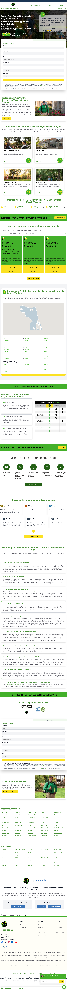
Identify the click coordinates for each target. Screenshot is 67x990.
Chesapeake (46, 364)
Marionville (27, 349)
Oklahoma (43, 865)
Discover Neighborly (18, 906)
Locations (12, 915)
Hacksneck (27, 345)
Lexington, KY (31, 820)
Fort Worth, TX (18, 825)
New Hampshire (45, 849)
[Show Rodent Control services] (43, 207)
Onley (5, 353)
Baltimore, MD (5, 822)
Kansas (16, 865)
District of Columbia (20, 849)
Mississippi (30, 862)
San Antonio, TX (58, 814)
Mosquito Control (40, 182)
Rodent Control (40, 150)
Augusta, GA (5, 814)
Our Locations (58, 927)
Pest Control (6, 207)
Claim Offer (11, 267)
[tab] (17, 40)
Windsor (5, 371)
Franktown (27, 343)
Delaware (4, 868)
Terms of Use (15, 973)
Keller (26, 347)
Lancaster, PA (31, 817)
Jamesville (6, 347)
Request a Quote (33, 80)
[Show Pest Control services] (12, 207)
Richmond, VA (57, 812)
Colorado (4, 862)
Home (4, 915)
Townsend (26, 356)
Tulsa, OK (56, 825)
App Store (42, 906)
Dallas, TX (17, 812)
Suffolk (45, 369)
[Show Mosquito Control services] (28, 207)
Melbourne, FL (31, 827)
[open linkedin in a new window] (12, 943)
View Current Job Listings (9, 791)
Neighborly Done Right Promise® (13, 684)
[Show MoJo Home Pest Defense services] (64, 207)
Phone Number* (6, 62)
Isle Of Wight (46, 366)
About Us (40, 927)
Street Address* (6, 67)
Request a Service (60, 217)
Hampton (26, 366)
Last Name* (5, 51)
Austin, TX (4, 820)
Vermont (56, 860)
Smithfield (27, 369)
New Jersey (44, 852)
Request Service (33, 484)
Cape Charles (6, 340)
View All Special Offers (55, 232)
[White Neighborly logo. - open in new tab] (4, 1)
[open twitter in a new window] (5, 943)
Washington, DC (58, 833)
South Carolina (58, 852)
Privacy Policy (46, 85)
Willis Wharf (46, 358)
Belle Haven (27, 338)
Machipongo (6, 349)
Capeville (26, 340)
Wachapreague (6, 358)
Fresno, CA (17, 827)
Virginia (56, 862)
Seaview (45, 354)
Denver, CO (17, 814)
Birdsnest (46, 338)
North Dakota (44, 860)
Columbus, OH (5, 835)
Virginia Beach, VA (58, 827)
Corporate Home (59, 932)
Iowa (16, 862)
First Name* (5, 45)
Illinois (16, 857)
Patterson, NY (44, 827)
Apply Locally (41, 932)
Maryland (30, 852)
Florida (16, 852)
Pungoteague (6, 354)
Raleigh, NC (44, 833)
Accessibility (31, 973)
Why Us (40, 924)
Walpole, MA (57, 830)
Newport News (6, 367)
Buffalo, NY (4, 825)
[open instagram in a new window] (9, 943)
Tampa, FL (56, 822)
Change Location (62, 8)
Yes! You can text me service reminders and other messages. (18, 83)
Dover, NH (17, 820)
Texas (55, 857)
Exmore (5, 343)
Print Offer (11, 271)
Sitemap (57, 930)
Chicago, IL (4, 830)
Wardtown (26, 358)
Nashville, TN (44, 817)
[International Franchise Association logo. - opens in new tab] (3, 947)
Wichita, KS (57, 835)
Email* (4, 56)
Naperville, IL (44, 814)
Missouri (30, 865)
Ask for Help (6, 118)
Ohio (42, 862)
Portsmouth (46, 367)
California (4, 860)
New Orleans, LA (45, 820)
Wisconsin (56, 865)
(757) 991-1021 (8, 930)
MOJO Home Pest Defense (38, 591)
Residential (18, 40)
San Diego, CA (58, 817)
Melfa (45, 349)
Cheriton (45, 340)
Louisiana (30, 849)
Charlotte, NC (5, 827)
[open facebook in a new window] (2, 943)
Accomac (5, 338)
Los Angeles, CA (32, 822)
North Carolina (44, 857)
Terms (40, 85)
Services (22, 921)
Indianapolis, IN (18, 835)
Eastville (45, 342)
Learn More (7, 161)
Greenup (5, 345)
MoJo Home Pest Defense (53, 207)
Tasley (5, 356)
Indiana (16, 860)
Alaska (3, 852)
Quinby (26, 354)
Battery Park (6, 364)
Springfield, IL (57, 820)
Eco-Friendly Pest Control (11, 150)
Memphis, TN (31, 830)
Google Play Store (55, 906)
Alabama (4, 849)
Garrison (45, 343)
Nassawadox (6, 351)
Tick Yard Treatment (10, 182)
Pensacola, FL (44, 830)
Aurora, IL (4, 817)
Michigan (30, 857)
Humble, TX (17, 833)
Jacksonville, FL (32, 812)
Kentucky (17, 868)
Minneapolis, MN (32, 835)
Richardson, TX (45, 835)
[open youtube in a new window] (16, 943)
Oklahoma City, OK (45, 822)
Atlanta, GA (4, 812)
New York (43, 855)
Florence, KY (18, 822)
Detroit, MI (17, 817)
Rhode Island (57, 849)
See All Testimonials (33, 536)
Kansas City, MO (32, 814)
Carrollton (27, 364)
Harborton (46, 345)
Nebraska (30, 868)
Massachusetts (31, 855)
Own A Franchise (42, 935)
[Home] (1, 915)
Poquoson (27, 367)
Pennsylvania (44, 868)
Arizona (3, 855)
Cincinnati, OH (5, 833)
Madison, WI (31, 825)
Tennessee (56, 855)
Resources (58, 921)
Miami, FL (30, 833)
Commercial (50, 40)
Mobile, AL (43, 812)
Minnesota (30, 860)
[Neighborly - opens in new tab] (7, 947)
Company (40, 921)
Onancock (46, 351)
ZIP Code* (5, 73)
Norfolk (26, 351)
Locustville (46, 347)
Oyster (26, 353)
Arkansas (4, 857)
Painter (45, 353)
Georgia (17, 855)
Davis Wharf (27, 342)
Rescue (5, 369)
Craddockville (6, 342)
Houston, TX (18, 830)
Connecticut (5, 865)
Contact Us (41, 930)
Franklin (5, 366)
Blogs (56, 924)
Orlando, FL (44, 825)
